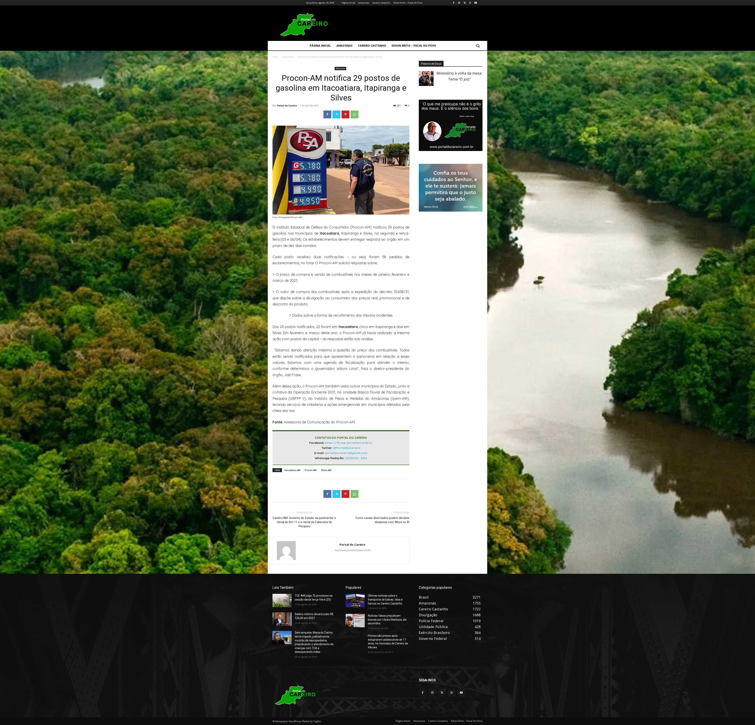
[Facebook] (453, 3)
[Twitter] (464, 3)
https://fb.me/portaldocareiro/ (349, 443)
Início (275, 56)
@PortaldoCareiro (346, 448)
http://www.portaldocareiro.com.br (352, 550)
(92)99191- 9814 (356, 458)
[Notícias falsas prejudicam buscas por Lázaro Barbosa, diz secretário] (355, 620)
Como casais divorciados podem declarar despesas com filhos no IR (382, 520)
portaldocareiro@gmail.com (346, 453)
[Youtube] (475, 3)
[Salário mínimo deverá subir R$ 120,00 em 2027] (282, 619)
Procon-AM (311, 470)
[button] (477, 45)
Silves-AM (326, 470)
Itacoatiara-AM (292, 470)
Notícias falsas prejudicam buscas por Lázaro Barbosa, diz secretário (387, 619)
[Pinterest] (345, 114)
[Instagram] (459, 3)
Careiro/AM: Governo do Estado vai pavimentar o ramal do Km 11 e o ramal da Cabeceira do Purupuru (304, 522)
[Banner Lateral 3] (450, 149)
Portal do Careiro (287, 105)
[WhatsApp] (470, 3)
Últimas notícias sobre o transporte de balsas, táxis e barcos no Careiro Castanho (385, 599)
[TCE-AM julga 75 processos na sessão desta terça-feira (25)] (282, 600)
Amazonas (288, 56)
